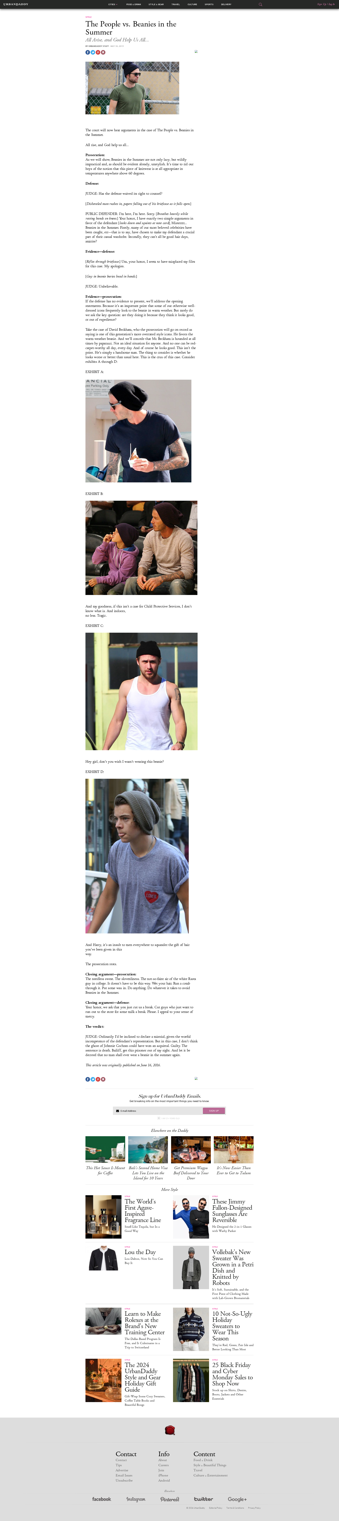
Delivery (226, 4)
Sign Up (321, 4)
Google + (237, 1500)
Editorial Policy (215, 1507)
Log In (332, 4)
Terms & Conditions (235, 1507)
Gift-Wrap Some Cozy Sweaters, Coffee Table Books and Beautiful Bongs (145, 1400)
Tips (119, 1465)
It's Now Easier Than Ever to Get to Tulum (234, 1170)
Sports (209, 4)
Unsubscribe (124, 1480)
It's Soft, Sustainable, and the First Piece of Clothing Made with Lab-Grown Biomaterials (230, 1294)
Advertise (122, 1470)
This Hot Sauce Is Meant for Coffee (105, 1170)
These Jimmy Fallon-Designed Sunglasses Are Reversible (232, 1210)
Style (156, 4)
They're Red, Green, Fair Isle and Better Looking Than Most (233, 1347)
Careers (163, 1465)
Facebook (102, 1500)
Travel (175, 4)
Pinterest (169, 1500)
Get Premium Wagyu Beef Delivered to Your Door (191, 1173)
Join (161, 1470)
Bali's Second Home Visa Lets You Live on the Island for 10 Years (148, 1173)
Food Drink (133, 4)
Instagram (135, 1500)
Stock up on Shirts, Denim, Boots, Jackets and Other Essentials (229, 1394)
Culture (192, 4)
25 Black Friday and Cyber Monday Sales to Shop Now (232, 1374)
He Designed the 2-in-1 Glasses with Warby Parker (231, 1229)
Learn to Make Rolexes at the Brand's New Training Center (145, 1323)
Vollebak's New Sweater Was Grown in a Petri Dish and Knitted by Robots (233, 1267)
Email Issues (124, 1475)
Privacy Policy (254, 1507)
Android (164, 1480)
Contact (121, 1460)
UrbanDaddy (16, 4)
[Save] (103, 52)
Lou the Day (140, 1252)
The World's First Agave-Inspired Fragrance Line (143, 1210)
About (162, 1460)
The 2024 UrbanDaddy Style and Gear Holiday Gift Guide (142, 1377)
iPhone (163, 1475)
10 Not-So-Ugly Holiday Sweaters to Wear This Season (232, 1326)
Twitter (203, 1500)
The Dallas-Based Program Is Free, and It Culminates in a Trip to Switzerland (142, 1343)
